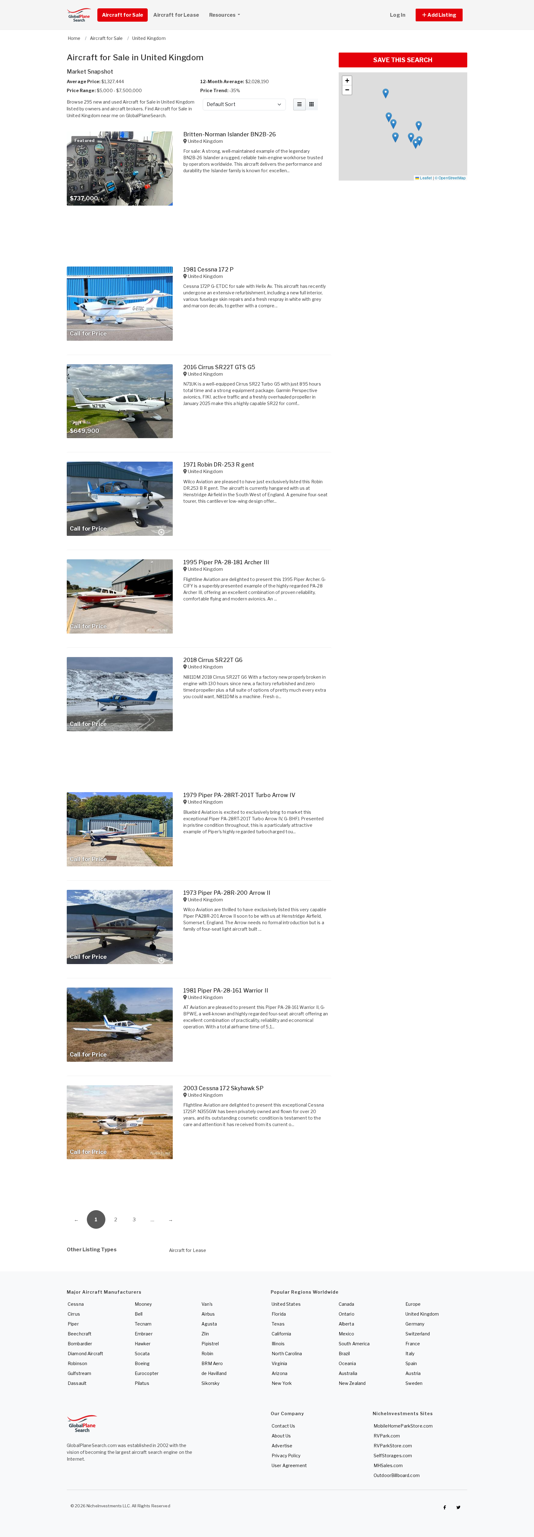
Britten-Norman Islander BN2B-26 (229, 134)
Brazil (344, 1353)
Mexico (346, 1333)
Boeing (142, 1363)
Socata (142, 1353)
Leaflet (425, 177)
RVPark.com (387, 1435)
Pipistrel (210, 1343)
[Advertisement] (199, 1187)
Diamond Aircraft (85, 1353)
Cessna (76, 1304)
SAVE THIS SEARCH (402, 60)
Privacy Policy (286, 1455)
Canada (346, 1304)
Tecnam (143, 1323)
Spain (411, 1363)
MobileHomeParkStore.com (403, 1425)
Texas (278, 1323)
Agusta (209, 1323)
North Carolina (287, 1353)
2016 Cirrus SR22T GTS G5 (219, 367)
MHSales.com (388, 1465)
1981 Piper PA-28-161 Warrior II (225, 990)
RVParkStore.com (393, 1445)
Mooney (143, 1304)
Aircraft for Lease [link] (176, 15)
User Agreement (289, 1465)
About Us (281, 1435)
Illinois (278, 1343)
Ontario (346, 1314)
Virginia (279, 1363)
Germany (414, 1323)
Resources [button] (222, 15)
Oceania (347, 1363)
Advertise (282, 1445)
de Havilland (214, 1373)
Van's (207, 1304)
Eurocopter (147, 1373)
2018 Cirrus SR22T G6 (213, 660)
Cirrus (74, 1314)
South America (354, 1343)
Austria (413, 1373)
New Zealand (352, 1383)
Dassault (77, 1383)
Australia (348, 1373)
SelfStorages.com (393, 1455)
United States (286, 1304)
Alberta (346, 1323)
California (281, 1333)
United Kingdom (422, 1314)
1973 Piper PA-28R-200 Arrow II (226, 893)
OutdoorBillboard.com (397, 1475)
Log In (397, 15)
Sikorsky (210, 1383)
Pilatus (142, 1383)
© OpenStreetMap (450, 177)
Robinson (77, 1363)
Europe (413, 1304)
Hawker (143, 1343)
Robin (207, 1353)
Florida (279, 1314)
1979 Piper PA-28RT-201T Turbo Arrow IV (239, 795)
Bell (139, 1314)
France (412, 1343)
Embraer (144, 1333)
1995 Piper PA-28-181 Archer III (226, 562)
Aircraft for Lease (187, 1250)
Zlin (205, 1333)
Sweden (413, 1383)
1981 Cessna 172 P (208, 269)
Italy (409, 1353)
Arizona (279, 1373)
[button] (439, 15)
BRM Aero (212, 1363)
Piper (73, 1323)
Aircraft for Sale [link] (122, 15)
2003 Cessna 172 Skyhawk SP (223, 1088)
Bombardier (80, 1343)
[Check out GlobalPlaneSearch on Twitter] (459, 1507)
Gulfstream (79, 1373)
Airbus (208, 1314)
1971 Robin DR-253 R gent (218, 464)
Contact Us (283, 1425)
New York (282, 1383)
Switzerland (417, 1333)
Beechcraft (79, 1333)
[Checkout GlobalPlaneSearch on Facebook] (445, 1507)
